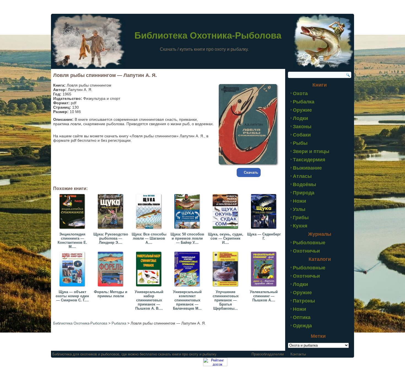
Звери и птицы (311, 151)
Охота (300, 93)
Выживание (307, 168)
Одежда (302, 325)
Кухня (300, 226)
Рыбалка (303, 102)
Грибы (301, 217)
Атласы (302, 176)
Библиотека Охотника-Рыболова (207, 35)
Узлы (299, 209)
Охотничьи (306, 251)
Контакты (298, 354)
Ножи (299, 201)
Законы (302, 126)
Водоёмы (304, 184)
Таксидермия (309, 159)
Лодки (300, 118)
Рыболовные (309, 242)
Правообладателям (268, 354)
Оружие (302, 110)
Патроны (304, 301)
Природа (303, 192)
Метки (318, 336)
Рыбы (300, 143)
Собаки (302, 135)
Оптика (301, 317)
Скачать (251, 172)
